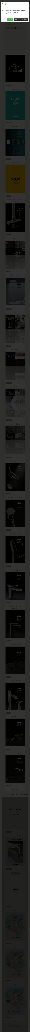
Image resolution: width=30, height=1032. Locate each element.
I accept (10, 19)
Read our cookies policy (21, 19)
